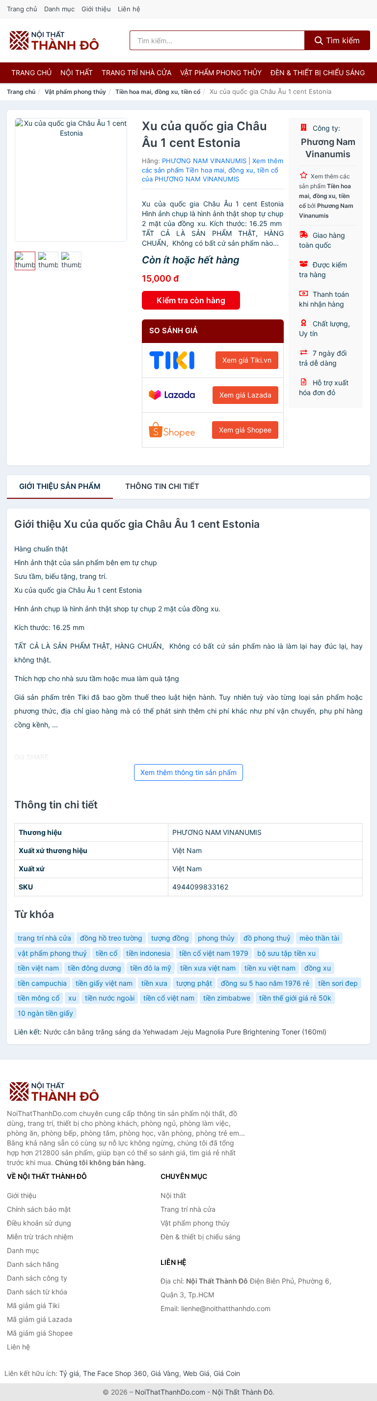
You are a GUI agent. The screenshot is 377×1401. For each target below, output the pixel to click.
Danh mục (59, 9)
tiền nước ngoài (110, 998)
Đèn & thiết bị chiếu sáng (317, 72)
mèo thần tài (319, 938)
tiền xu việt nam (270, 968)
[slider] (25, 261)
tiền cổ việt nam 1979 (213, 953)
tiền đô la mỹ (150, 968)
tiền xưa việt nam (208, 968)
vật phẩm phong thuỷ (52, 953)
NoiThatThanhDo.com (170, 1392)
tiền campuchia (42, 983)
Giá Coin (227, 1373)
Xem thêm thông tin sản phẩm (188, 772)
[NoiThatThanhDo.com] (54, 40)
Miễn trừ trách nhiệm (40, 1236)
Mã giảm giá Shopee (40, 1333)
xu (72, 998)
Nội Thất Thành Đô (242, 1392)
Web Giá (196, 1373)
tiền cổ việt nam (168, 998)
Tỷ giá (69, 1373)
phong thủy (216, 938)
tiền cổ (106, 953)
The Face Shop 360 (115, 1373)
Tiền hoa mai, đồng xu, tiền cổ (157, 91)
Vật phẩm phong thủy (221, 72)
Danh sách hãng (33, 1264)
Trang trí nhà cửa (136, 72)
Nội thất (76, 72)
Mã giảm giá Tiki (33, 1305)
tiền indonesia (148, 953)
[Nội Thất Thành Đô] (56, 1091)
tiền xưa (154, 983)
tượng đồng (170, 938)
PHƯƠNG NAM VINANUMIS (204, 161)
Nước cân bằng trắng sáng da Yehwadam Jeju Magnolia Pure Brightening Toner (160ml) (185, 1032)
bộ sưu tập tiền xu (286, 953)
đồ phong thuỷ (267, 938)
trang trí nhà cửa (44, 938)
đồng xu (317, 968)
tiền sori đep (338, 983)
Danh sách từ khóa (37, 1291)
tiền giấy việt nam (104, 983)
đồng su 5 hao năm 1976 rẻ (265, 983)
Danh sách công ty (37, 1278)
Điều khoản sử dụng (39, 1223)
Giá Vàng (165, 1373)
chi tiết (162, 486)
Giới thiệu (96, 9)
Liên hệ (129, 9)
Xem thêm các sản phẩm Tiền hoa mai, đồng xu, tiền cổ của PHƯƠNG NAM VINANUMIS (212, 170)
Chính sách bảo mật (39, 1209)
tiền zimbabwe (226, 998)
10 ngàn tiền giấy (45, 1013)
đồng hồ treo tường (111, 938)
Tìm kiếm (341, 40)
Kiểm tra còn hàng (191, 300)
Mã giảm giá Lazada (39, 1319)
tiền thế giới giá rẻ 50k (295, 998)
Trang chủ (22, 9)
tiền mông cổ (38, 998)
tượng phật (194, 983)
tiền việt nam (38, 968)
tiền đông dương (94, 968)
